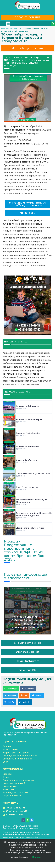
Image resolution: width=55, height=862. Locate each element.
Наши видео (9, 786)
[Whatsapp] (27, 820)
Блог (5, 761)
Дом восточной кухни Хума (30, 528)
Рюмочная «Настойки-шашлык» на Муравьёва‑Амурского (34, 514)
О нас (6, 776)
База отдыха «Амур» (27, 487)
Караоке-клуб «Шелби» (28, 433)
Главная (4, 28)
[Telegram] (32, 820)
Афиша (7, 746)
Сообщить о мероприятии (17, 758)
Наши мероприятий (14, 783)
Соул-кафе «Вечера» (26, 460)
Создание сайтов (12, 795)
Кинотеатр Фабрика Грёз (29, 419)
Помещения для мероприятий (20, 755)
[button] (8, 24)
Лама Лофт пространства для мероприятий (31, 500)
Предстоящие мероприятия (18, 780)
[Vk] (23, 820)
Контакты (8, 789)
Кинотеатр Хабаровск (27, 406)
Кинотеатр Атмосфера (27, 446)
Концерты (14, 28)
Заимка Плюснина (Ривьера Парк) (33, 473)
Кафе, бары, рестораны (16, 752)
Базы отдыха (10, 749)
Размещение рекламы (15, 792)
